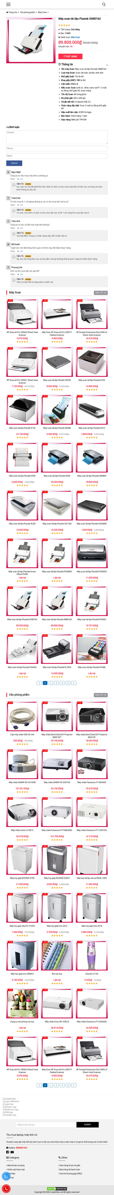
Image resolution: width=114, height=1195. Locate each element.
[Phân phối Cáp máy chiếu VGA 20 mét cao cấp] (22, 716)
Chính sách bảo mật (16, 1169)
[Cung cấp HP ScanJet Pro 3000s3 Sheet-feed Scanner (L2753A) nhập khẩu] (22, 314)
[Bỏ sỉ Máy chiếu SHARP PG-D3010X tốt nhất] (57, 764)
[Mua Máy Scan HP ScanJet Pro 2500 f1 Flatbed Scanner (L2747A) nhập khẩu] (57, 314)
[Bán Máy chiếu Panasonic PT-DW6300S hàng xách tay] (57, 812)
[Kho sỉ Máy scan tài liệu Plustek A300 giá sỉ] (57, 457)
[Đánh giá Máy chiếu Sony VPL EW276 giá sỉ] (57, 1003)
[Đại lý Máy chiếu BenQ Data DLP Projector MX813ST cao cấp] (57, 716)
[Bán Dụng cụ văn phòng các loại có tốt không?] (22, 1003)
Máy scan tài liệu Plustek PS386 (92, 667)
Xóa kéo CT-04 (92, 974)
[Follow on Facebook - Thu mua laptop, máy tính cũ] (8, 1152)
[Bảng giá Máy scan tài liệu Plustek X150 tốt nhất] (22, 409)
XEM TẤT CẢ (100, 293)
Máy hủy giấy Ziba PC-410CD (22, 926)
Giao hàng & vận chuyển (70, 1165)
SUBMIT (87, 1124)
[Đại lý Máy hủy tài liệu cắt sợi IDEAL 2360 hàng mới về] (92, 859)
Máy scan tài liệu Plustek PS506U (91, 619)
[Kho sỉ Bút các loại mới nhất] (57, 955)
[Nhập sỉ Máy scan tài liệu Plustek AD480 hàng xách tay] (57, 409)
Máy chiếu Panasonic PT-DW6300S (57, 830)
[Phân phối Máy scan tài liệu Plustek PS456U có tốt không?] (22, 649)
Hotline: (18, 1148)
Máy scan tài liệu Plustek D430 (22, 476)
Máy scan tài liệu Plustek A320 (22, 524)
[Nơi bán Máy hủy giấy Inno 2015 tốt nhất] (57, 907)
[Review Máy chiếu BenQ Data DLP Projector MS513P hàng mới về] (92, 716)
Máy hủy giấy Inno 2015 (57, 926)
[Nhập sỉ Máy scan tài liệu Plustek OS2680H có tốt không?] (92, 505)
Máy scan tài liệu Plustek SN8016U (57, 619)
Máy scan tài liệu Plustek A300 (57, 476)
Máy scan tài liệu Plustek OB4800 (91, 476)
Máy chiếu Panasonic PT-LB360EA (92, 1022)
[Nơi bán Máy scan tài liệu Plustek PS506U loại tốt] (92, 601)
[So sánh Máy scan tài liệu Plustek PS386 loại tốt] (92, 649)
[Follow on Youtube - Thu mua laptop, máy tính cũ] (12, 1152)
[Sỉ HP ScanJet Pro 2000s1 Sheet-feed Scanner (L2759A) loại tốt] (22, 361)
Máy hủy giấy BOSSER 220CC (57, 878)
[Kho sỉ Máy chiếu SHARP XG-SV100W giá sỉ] (22, 764)
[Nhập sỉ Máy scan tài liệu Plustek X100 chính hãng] (92, 361)
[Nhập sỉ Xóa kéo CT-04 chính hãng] (92, 955)
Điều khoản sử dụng (15, 1165)
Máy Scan (75, 37)
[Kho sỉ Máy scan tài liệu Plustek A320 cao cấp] (22, 505)
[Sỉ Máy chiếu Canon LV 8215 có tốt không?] (22, 812)
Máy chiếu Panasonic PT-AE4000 (91, 782)
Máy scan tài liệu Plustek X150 (22, 428)
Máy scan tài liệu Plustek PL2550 (57, 667)
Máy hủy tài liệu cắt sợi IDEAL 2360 (92, 878)
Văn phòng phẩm (19, 694)
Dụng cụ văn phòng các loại (22, 1022)
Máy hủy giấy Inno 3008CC (22, 974)
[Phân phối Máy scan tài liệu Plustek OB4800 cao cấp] (92, 457)
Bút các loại (57, 974)
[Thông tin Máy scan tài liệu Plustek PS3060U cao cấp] (92, 553)
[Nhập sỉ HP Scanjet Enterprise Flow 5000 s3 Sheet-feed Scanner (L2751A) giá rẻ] (92, 314)
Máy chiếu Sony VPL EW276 (57, 1022)
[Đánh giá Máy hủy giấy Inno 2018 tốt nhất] (92, 907)
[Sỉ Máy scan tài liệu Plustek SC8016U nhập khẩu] (22, 601)
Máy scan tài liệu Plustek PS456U (22, 667)
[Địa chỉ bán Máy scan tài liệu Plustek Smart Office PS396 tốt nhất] (22, 553)
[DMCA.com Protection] (57, 1189)
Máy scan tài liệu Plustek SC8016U (22, 619)
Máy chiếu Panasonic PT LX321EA (92, 830)
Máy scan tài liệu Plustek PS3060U (92, 571)
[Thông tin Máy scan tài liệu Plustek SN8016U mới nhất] (57, 601)
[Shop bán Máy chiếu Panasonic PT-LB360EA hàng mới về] (92, 1003)
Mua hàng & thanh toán (70, 1169)
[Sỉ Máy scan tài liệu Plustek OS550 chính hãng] (57, 361)
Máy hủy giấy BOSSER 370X (22, 878)
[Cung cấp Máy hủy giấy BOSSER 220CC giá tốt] (57, 859)
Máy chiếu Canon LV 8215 (22, 830)
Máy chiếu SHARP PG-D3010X (57, 782)
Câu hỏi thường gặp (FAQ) (71, 1173)
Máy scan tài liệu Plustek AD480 (57, 428)
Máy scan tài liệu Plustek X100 (92, 380)
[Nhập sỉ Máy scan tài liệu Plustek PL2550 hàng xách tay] (57, 649)
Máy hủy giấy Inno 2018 (92, 926)
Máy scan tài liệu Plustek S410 (92, 428)
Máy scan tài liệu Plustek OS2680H (92, 524)
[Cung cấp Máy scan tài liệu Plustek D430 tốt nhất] (22, 457)
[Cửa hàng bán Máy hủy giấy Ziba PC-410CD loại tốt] (22, 907)
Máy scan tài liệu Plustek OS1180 (57, 524)
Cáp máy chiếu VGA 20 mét (22, 734)
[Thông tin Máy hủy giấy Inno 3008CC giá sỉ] (22, 955)
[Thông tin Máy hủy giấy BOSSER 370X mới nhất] (22, 859)
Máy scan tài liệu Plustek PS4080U (57, 571)
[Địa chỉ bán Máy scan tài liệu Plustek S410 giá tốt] (92, 409)
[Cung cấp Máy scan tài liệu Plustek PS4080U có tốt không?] (57, 553)
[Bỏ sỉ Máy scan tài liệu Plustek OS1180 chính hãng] (57, 505)
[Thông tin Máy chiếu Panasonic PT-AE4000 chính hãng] (92, 764)
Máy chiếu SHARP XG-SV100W (22, 782)
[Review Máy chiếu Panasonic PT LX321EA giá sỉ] (92, 812)
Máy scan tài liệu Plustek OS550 (57, 380)
